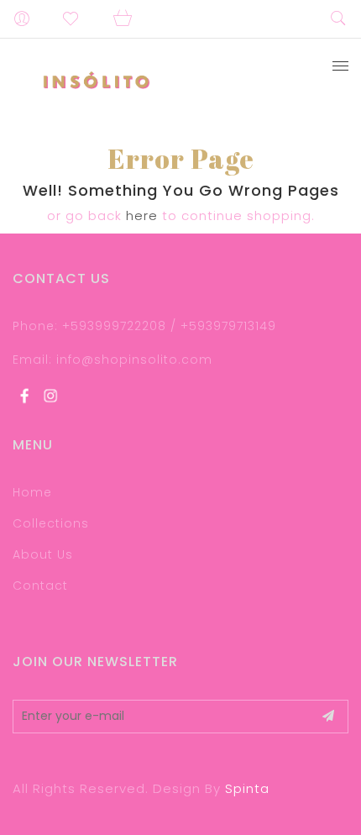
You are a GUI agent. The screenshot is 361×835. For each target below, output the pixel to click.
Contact (40, 585)
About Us (43, 554)
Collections (51, 523)
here (142, 215)
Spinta (247, 788)
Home (32, 492)
